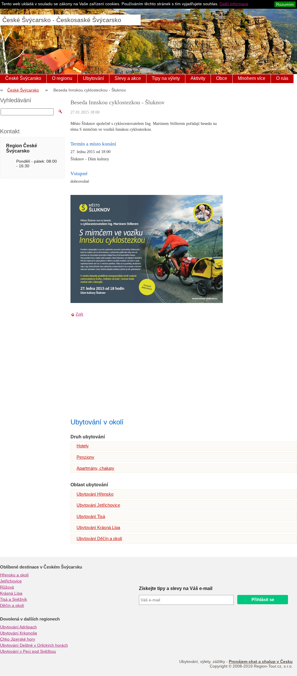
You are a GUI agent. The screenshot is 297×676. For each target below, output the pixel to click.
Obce (221, 78)
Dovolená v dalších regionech (30, 619)
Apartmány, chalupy (95, 468)
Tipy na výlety (166, 78)
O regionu (62, 78)
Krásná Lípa (11, 593)
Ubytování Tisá (91, 516)
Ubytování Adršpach (18, 627)
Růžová (7, 587)
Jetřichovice (11, 581)
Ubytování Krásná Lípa (98, 527)
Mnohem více (251, 78)
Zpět (79, 314)
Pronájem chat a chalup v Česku (261, 661)
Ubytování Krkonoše (18, 633)
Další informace (234, 3)
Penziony (85, 457)
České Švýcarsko (23, 78)
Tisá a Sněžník (13, 599)
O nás (282, 78)
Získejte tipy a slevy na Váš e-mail (175, 588)
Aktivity (198, 78)
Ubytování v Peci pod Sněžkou (28, 651)
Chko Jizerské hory (17, 639)
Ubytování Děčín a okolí (99, 538)
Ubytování (93, 78)
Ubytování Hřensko (95, 494)
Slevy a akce (128, 78)
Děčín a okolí (12, 605)
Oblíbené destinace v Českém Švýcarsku (41, 567)
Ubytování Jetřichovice (98, 505)
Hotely (83, 445)
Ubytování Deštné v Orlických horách (34, 645)
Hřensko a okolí (14, 575)
